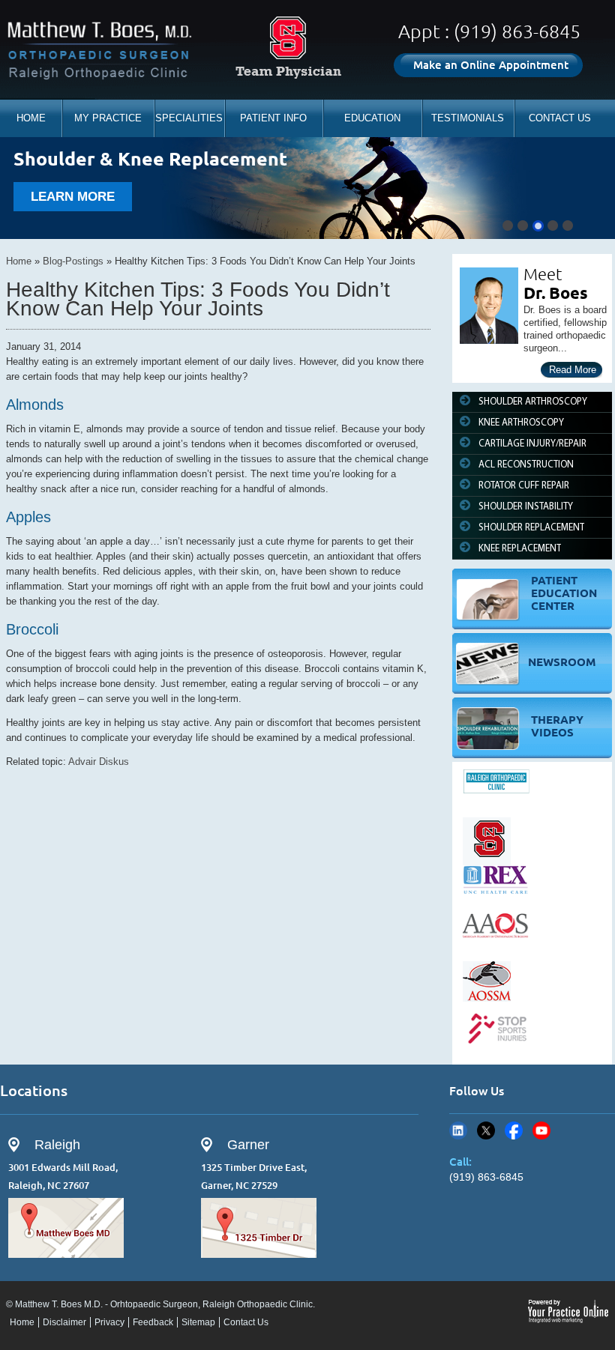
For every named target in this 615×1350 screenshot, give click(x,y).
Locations (34, 1090)
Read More (572, 369)
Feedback (153, 1322)
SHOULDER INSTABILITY (525, 507)
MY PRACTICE (108, 118)
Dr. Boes (556, 292)
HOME (31, 118)
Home (19, 261)
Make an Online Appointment (490, 64)
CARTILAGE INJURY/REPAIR (532, 444)
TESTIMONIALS (467, 118)
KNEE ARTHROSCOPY (521, 423)
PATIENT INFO (273, 118)
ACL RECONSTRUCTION (526, 465)
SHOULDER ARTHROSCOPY (532, 402)
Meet (543, 273)
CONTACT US (560, 118)
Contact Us (246, 1322)
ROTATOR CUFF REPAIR (523, 486)
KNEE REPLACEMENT (519, 549)
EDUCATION (372, 118)
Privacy (109, 1322)
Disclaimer (64, 1322)
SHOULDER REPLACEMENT (531, 528)
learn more (73, 197)
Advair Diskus (98, 761)
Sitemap (198, 1322)
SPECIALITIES (189, 118)
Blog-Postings (73, 261)
